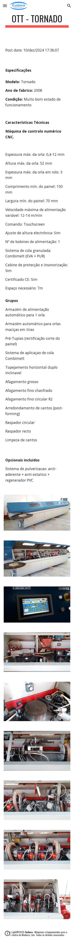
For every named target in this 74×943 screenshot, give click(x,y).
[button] (5, 5)
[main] (37, 20)
